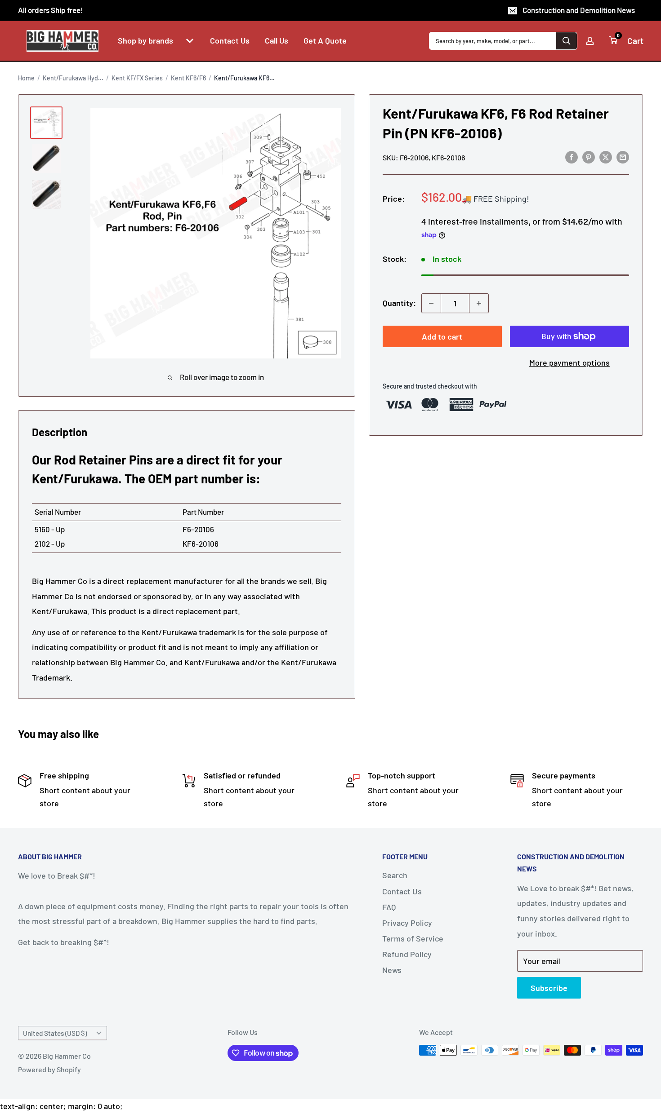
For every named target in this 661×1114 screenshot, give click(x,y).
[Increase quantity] (478, 303)
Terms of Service (412, 938)
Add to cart (442, 336)
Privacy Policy (407, 923)
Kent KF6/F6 (188, 78)
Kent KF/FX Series (137, 78)
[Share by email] (622, 156)
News (392, 970)
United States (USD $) (55, 1033)
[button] (189, 41)
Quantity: (399, 303)
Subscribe (549, 988)
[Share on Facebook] (571, 156)
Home (26, 78)
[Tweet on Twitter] (605, 156)
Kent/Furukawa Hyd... (73, 78)
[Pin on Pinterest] (588, 156)
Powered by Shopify (49, 1069)
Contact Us (402, 891)
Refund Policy (407, 954)
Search (394, 875)
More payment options (569, 362)
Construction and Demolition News (579, 9)
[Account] (590, 41)
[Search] (566, 40)
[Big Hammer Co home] (62, 41)
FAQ (389, 907)
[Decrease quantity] (431, 303)
